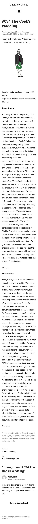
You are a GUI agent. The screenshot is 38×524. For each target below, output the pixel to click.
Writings (11, 517)
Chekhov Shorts (19, 4)
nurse (21, 438)
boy (10, 436)
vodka (13, 441)
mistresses (13, 438)
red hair (26, 438)
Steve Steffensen (26, 34)
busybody (16, 436)
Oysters (17, 290)
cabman (23, 436)
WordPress (6, 519)
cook (33, 436)
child (29, 436)
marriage (5, 438)
